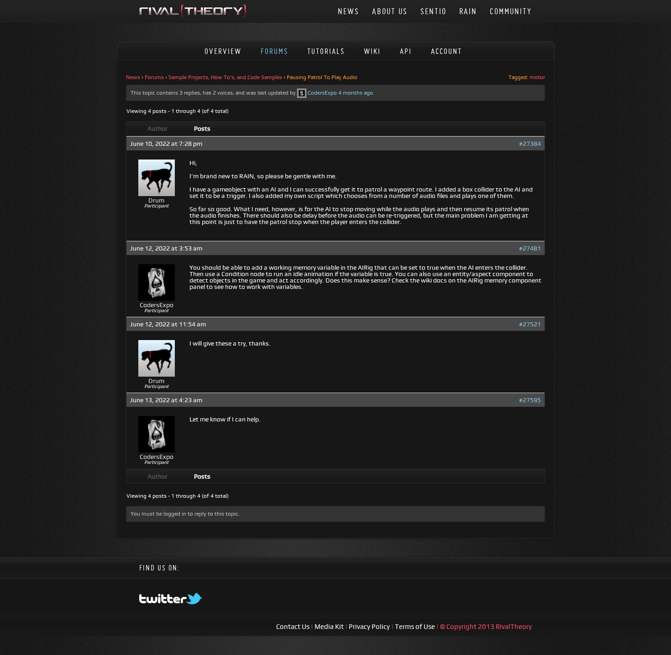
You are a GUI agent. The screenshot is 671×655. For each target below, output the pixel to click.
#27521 (530, 324)
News (348, 11)
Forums (274, 51)
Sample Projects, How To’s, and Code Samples (225, 77)
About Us (390, 11)
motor (537, 77)
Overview (222, 51)
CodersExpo (322, 93)
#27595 (530, 400)
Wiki (372, 51)
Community (511, 11)
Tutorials (326, 51)
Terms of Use (415, 626)
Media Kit (330, 626)
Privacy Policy (370, 626)
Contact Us (293, 626)
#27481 (530, 248)
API (406, 51)
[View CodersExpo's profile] (301, 93)
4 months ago (355, 93)
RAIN (468, 11)
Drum (156, 200)
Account (446, 51)
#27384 (530, 143)
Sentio (433, 11)
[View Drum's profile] (156, 193)
